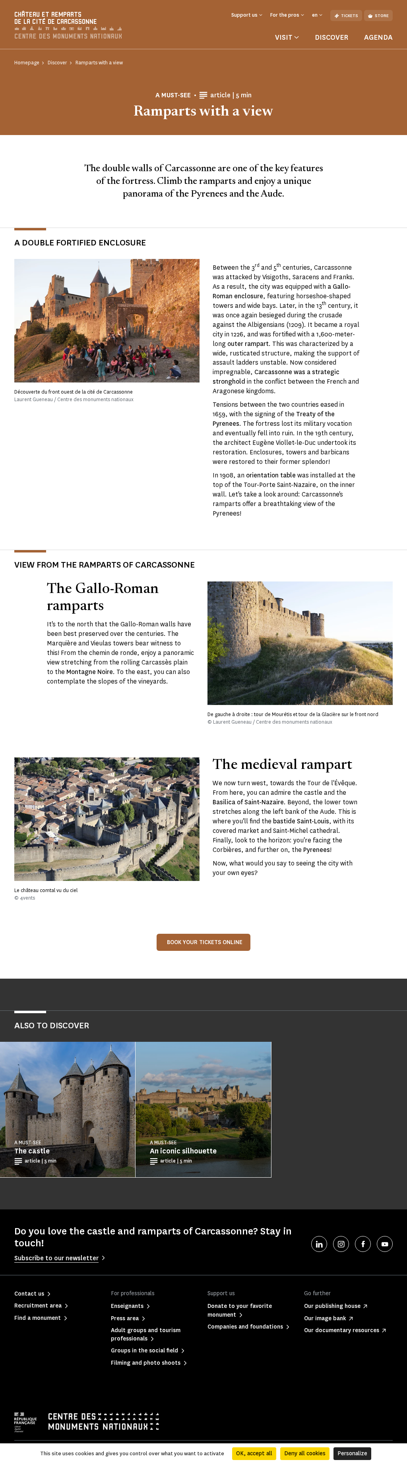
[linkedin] (319, 1244)
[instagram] (341, 1244)
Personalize (352, 1453)
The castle (32, 1151)
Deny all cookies (305, 1453)
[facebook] (363, 1244)
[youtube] (385, 1244)
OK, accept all (254, 1453)
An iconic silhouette (183, 1151)
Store (382, 16)
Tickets (349, 16)
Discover (331, 37)
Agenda (378, 37)
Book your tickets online (204, 942)
